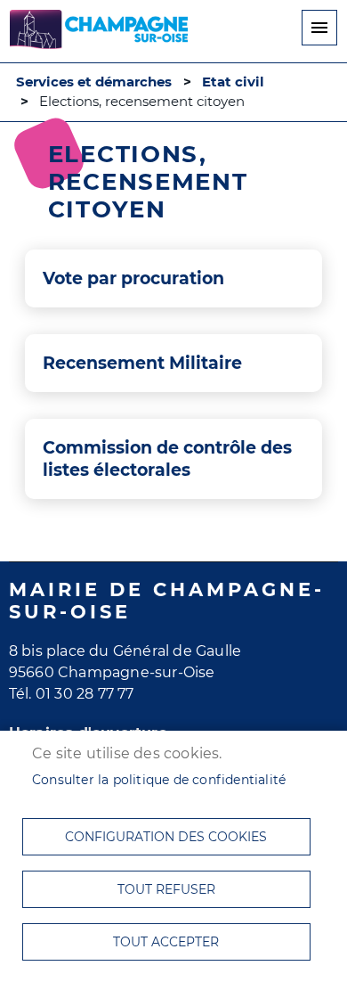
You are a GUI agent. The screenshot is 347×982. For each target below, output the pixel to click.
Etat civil (233, 82)
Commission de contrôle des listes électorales (167, 458)
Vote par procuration (133, 278)
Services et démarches (94, 82)
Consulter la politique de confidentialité (159, 780)
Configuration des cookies (166, 837)
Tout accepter (166, 942)
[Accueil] (99, 32)
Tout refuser (166, 889)
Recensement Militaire (142, 362)
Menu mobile (319, 27)
